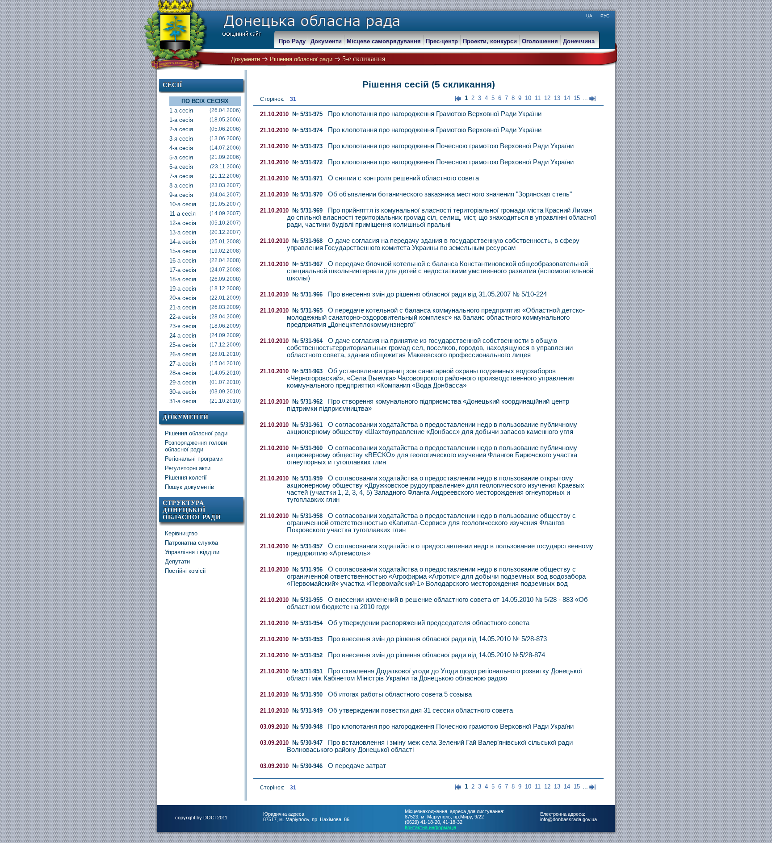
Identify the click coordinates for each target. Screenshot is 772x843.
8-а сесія (205, 185)
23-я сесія (205, 326)
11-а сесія (205, 213)
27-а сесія (205, 363)
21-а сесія (205, 307)
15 (577, 98)
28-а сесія (205, 373)
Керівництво (181, 533)
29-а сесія (205, 382)
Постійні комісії (185, 571)
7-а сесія (205, 176)
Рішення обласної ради (301, 59)
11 (538, 98)
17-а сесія (205, 270)
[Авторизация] (4, 4)
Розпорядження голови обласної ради (196, 446)
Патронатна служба (191, 542)
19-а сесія (205, 288)
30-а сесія (205, 391)
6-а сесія (205, 166)
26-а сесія (205, 354)
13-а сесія (205, 232)
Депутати (177, 561)
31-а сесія (205, 401)
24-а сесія (205, 335)
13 (557, 98)
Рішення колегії (186, 477)
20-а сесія (205, 298)
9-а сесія (205, 195)
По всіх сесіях (205, 101)
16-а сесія (205, 260)
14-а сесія (205, 241)
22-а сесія (205, 316)
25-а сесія (205, 345)
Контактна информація (430, 827)
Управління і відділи (192, 552)
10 (528, 98)
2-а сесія (205, 129)
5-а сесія (205, 157)
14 (567, 98)
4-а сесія (205, 148)
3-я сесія (205, 138)
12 (547, 98)
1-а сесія (205, 110)
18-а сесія (205, 279)
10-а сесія (205, 204)
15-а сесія (205, 251)
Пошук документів (189, 487)
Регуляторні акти (187, 468)
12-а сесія (205, 223)
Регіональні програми (193, 458)
